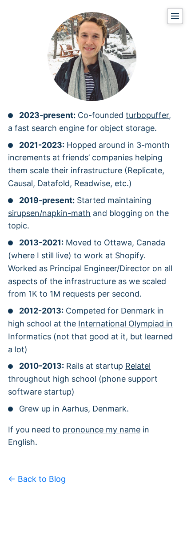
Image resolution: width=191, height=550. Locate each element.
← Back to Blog (37, 479)
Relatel (138, 366)
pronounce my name (101, 429)
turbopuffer (147, 115)
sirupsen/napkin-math (49, 213)
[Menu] (175, 16)
